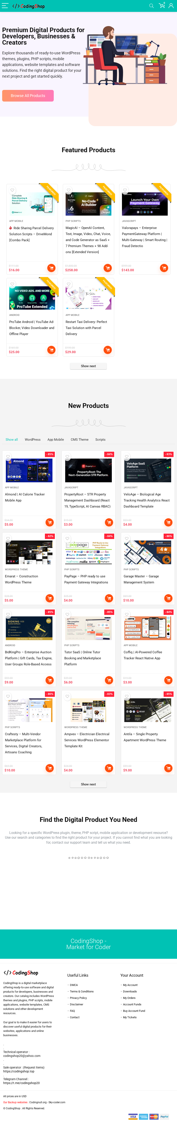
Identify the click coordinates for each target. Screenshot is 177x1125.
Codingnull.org (38, 1102)
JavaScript (129, 221)
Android (14, 315)
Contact (74, 1017)
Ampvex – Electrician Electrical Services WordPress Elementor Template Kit (86, 740)
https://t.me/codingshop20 (21, 1083)
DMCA (74, 985)
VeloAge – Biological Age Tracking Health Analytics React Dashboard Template (147, 500)
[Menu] (5, 6)
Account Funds (132, 1004)
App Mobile (16, 221)
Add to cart (51, 268)
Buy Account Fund (134, 1010)
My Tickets (130, 1017)
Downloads (130, 991)
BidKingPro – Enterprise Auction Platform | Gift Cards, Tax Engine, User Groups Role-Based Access (28, 658)
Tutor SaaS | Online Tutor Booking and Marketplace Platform (82, 658)
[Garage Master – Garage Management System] (148, 552)
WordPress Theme (16, 569)
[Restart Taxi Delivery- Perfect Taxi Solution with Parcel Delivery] (88, 298)
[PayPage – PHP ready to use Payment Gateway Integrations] (88, 552)
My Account (130, 985)
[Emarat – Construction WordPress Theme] (29, 552)
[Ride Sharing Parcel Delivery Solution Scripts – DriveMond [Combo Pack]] (32, 204)
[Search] (151, 6)
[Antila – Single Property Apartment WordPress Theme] (148, 710)
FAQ (72, 1010)
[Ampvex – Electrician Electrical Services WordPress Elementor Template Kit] (88, 710)
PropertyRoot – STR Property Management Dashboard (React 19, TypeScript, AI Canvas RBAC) (87, 500)
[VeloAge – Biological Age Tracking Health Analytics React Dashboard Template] (148, 470)
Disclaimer (76, 1004)
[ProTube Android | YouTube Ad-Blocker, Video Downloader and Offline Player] (32, 298)
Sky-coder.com (57, 1102)
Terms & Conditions (82, 991)
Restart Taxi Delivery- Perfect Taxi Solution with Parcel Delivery (86, 328)
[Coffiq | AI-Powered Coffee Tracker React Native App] (148, 628)
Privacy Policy (78, 998)
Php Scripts (73, 221)
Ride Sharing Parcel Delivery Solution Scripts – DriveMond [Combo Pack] (31, 234)
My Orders (129, 998)
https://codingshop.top (18, 1071)
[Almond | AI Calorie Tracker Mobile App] (29, 470)
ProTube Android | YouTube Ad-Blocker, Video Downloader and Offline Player (31, 328)
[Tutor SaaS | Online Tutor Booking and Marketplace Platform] (88, 628)
